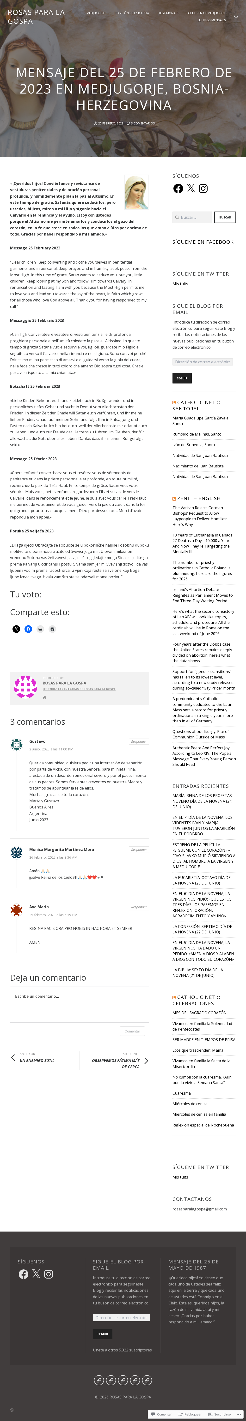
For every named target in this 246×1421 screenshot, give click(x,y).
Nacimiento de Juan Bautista (198, 466)
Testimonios (168, 13)
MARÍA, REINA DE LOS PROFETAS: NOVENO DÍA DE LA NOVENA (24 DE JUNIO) (202, 801)
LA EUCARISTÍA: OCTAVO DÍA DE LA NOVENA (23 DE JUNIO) (201, 880)
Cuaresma (181, 1093)
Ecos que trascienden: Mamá (197, 1050)
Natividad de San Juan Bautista (200, 455)
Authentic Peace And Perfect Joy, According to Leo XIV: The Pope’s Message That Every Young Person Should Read (204, 756)
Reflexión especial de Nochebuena (203, 1125)
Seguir (182, 378)
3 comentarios (143, 123)
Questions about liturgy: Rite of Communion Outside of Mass (200, 734)
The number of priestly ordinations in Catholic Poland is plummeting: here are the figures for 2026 (202, 571)
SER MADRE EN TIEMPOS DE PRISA (203, 1039)
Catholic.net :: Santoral (196, 405)
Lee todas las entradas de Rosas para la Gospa (79, 689)
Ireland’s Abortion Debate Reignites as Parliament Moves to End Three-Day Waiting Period (202, 595)
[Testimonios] (123, 1380)
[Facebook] (178, 188)
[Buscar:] (192, 217)
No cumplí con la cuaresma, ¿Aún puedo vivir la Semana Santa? (202, 1079)
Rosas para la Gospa (64, 683)
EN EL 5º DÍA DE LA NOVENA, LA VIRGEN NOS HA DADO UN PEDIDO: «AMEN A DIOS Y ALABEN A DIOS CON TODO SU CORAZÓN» (203, 951)
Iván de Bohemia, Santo (193, 444)
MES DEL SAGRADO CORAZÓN (199, 1012)
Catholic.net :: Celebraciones (196, 1000)
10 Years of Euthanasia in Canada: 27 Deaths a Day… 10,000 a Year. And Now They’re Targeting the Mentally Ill (202, 543)
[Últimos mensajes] (147, 1380)
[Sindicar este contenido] (174, 402)
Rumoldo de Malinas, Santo (196, 434)
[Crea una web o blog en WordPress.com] (123, 1409)
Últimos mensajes (212, 20)
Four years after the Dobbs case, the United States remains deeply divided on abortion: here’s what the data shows (202, 653)
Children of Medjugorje (207, 13)
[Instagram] (203, 188)
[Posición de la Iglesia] (111, 1380)
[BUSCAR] (236, 16)
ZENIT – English (199, 498)
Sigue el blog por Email (197, 308)
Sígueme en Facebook (203, 241)
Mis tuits (180, 283)
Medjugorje (95, 13)
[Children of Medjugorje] (135, 1380)
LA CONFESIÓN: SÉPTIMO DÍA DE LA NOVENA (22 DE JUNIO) (202, 929)
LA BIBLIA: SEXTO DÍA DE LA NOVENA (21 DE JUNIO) (197, 972)
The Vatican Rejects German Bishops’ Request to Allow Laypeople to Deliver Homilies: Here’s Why (199, 516)
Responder (139, 741)
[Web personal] (45, 697)
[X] (191, 188)
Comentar (132, 1031)
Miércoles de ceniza (190, 1103)
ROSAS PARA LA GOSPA (36, 16)
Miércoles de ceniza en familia (199, 1114)
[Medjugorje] (99, 1380)
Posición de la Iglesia (132, 13)
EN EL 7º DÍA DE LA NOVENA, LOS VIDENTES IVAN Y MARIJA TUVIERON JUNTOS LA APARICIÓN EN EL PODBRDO (203, 826)
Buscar (225, 217)
